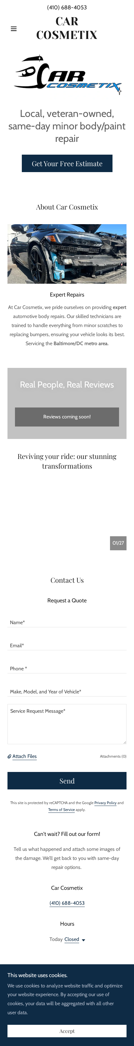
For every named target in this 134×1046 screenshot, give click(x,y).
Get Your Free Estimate (67, 163)
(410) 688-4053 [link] (67, 7)
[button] (16, 28)
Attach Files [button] (24, 756)
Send (67, 780)
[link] (66, 28)
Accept (67, 1031)
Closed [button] (72, 939)
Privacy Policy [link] (105, 802)
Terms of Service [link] (61, 809)
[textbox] (67, 619)
